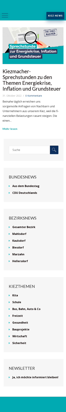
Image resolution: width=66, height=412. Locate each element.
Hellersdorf (20, 261)
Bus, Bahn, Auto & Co (26, 309)
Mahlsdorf (19, 234)
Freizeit (17, 316)
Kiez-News (55, 15)
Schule (16, 302)
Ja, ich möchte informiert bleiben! (35, 377)
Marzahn (18, 254)
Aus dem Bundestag (25, 186)
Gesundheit (20, 322)
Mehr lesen (10, 128)
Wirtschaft (19, 336)
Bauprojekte (20, 329)
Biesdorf (18, 247)
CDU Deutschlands (24, 193)
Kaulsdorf (19, 241)
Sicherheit (19, 343)
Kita (15, 295)
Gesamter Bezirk (23, 227)
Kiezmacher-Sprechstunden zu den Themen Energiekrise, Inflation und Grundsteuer (32, 80)
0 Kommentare (33, 95)
